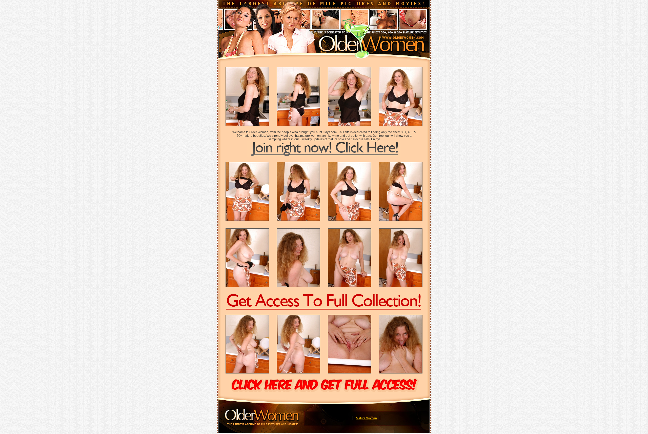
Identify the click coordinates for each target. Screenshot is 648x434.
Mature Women (366, 418)
